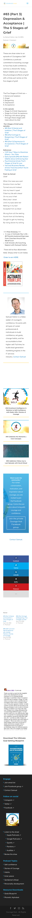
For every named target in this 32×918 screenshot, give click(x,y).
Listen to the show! (11, 832)
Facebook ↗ (9, 808)
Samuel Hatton (10, 37)
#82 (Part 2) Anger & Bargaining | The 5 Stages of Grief (16, 137)
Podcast (5, 40)
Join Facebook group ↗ (13, 786)
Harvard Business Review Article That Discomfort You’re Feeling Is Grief (16, 168)
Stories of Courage (11, 868)
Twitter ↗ (7, 804)
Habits (7, 872)
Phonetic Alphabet (11, 897)
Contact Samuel (19, 357)
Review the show (10, 854)
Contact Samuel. (16, 539)
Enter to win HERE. (11, 257)
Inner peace (9, 876)
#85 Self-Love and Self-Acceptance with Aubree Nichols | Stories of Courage (8, 632)
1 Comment (12, 40)
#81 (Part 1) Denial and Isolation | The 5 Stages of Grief (15, 130)
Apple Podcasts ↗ (14, 835)
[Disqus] (16, 664)
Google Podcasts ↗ (14, 839)
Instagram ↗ (9, 800)
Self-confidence (10, 864)
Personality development (14, 884)
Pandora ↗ (11, 846)
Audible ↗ (11, 850)
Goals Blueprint (10, 893)
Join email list (9, 783)
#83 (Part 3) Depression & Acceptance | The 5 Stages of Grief (16, 144)
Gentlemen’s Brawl (11, 880)
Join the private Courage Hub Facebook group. (16, 523)
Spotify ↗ (10, 843)
